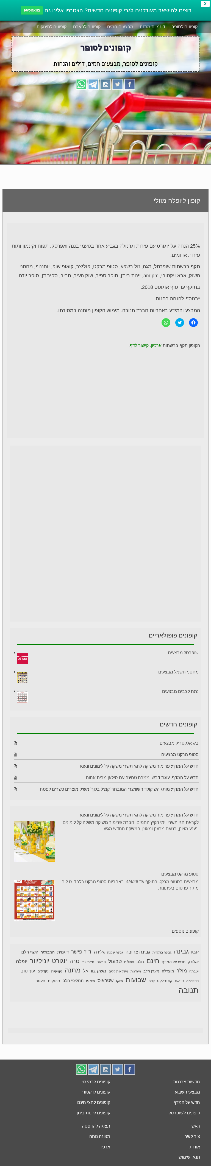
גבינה (181, 951)
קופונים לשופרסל (184, 1113)
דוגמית (63, 952)
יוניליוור (39, 960)
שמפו (90, 981)
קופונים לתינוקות (51, 26)
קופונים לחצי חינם (93, 1102)
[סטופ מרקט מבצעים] (34, 901)
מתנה (72, 970)
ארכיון (156, 345)
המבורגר (48, 952)
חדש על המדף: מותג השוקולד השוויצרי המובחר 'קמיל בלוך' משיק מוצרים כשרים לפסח (119, 789)
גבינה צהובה (138, 952)
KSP (195, 952)
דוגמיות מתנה (152, 26)
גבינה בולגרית (161, 952)
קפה (152, 981)
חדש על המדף (173, 962)
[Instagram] (105, 84)
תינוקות (54, 981)
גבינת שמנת (115, 952)
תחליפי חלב (73, 980)
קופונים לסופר (185, 26)
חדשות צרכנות (186, 1082)
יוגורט (59, 960)
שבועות (136, 979)
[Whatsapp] (81, 84)
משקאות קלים (118, 971)
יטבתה (194, 971)
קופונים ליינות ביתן (93, 1113)
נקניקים (43, 971)
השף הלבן (29, 952)
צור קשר (192, 1136)
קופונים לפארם (87, 26)
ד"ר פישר (81, 952)
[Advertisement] (105, 132)
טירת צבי (88, 962)
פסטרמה (192, 981)
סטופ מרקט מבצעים (180, 754)
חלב (140, 961)
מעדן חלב (151, 971)
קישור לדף (139, 345)
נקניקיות (56, 971)
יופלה (21, 961)
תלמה (40, 980)
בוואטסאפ (32, 10)
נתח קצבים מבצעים (180, 691)
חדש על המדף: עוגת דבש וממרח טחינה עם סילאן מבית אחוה (142, 777)
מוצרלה (168, 971)
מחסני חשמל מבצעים (178, 672)
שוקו (119, 980)
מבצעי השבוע (187, 1092)
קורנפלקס (164, 981)
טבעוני (101, 962)
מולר (182, 971)
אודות (195, 1147)
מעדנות (136, 971)
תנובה (188, 990)
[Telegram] (93, 84)
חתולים (129, 962)
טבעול (115, 961)
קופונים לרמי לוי (96, 1082)
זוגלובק (193, 962)
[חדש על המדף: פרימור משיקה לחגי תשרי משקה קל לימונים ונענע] (34, 842)
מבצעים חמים (120, 26)
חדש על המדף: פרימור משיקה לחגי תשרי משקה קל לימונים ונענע (139, 766)
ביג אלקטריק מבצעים (179, 743)
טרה (74, 961)
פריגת (179, 981)
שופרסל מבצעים (183, 652)
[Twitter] (117, 84)
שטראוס (105, 980)
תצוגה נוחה (99, 1136)
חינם (152, 960)
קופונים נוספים (185, 931)
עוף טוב (28, 971)
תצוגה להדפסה (96, 1126)
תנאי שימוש (189, 1157)
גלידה (99, 952)
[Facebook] (129, 84)
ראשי (195, 1126)
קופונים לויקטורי (96, 1092)
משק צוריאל (94, 971)
